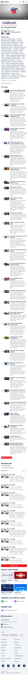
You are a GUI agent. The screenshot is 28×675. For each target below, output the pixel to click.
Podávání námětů (19, 655)
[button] (14, 12)
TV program (4, 639)
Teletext (3, 647)
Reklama (17, 642)
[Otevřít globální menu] (26, 2)
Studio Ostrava (18, 647)
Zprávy (10, 83)
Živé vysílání (4, 642)
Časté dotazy (18, 658)
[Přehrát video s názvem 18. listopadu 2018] (14, 11)
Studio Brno (17, 645)
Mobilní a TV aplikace (6, 658)
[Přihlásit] (23, 2)
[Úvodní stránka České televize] (7, 616)
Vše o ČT (3, 661)
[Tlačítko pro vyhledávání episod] (22, 470)
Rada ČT (16, 650)
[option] (5, 635)
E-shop (2, 655)
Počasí (2, 653)
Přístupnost (17, 672)
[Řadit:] (26, 470)
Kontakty (17, 661)
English (2, 672)
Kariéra (16, 653)
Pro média (17, 639)
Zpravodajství (4, 83)
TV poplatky (4, 645)
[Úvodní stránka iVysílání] (5, 2)
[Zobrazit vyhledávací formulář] (20, 2)
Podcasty (3, 650)
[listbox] (14, 635)
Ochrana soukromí (9, 672)
